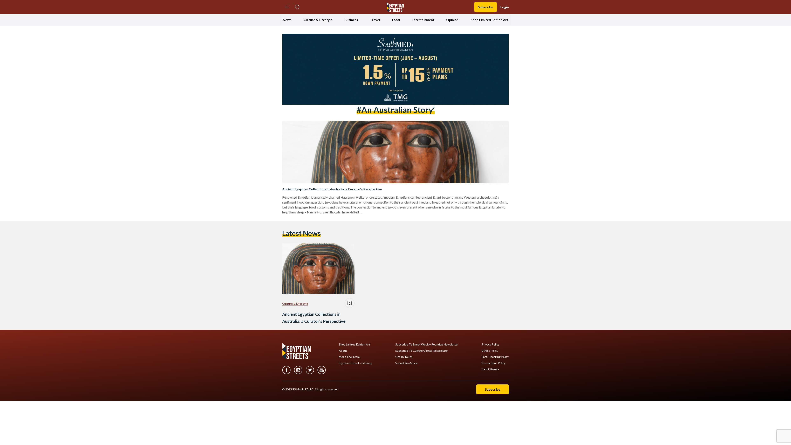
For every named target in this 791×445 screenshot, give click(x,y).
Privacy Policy (490, 344)
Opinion (452, 20)
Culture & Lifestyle (318, 20)
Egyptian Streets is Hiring (355, 363)
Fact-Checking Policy (495, 356)
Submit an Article (406, 363)
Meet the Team (349, 356)
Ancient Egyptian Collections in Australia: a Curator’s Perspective (332, 189)
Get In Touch (404, 356)
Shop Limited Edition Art (489, 20)
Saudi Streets (490, 369)
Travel (375, 20)
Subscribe (485, 7)
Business (351, 20)
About (343, 350)
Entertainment (423, 20)
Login (504, 7)
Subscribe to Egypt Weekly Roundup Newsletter (427, 344)
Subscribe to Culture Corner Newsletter (421, 350)
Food (396, 20)
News (287, 20)
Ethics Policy (490, 350)
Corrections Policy (493, 363)
